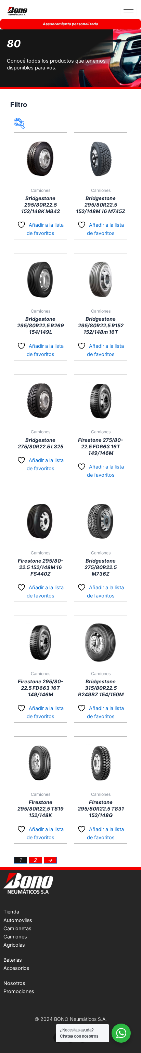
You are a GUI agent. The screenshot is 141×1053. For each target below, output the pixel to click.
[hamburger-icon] (128, 11)
